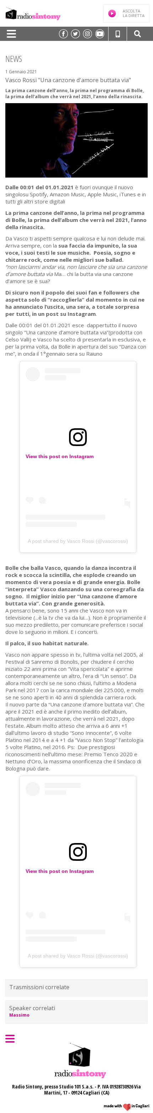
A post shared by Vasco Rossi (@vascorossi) (78, 541)
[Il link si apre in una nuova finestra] (63, 33)
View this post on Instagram (60, 456)
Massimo (19, 1015)
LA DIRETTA (133, 13)
